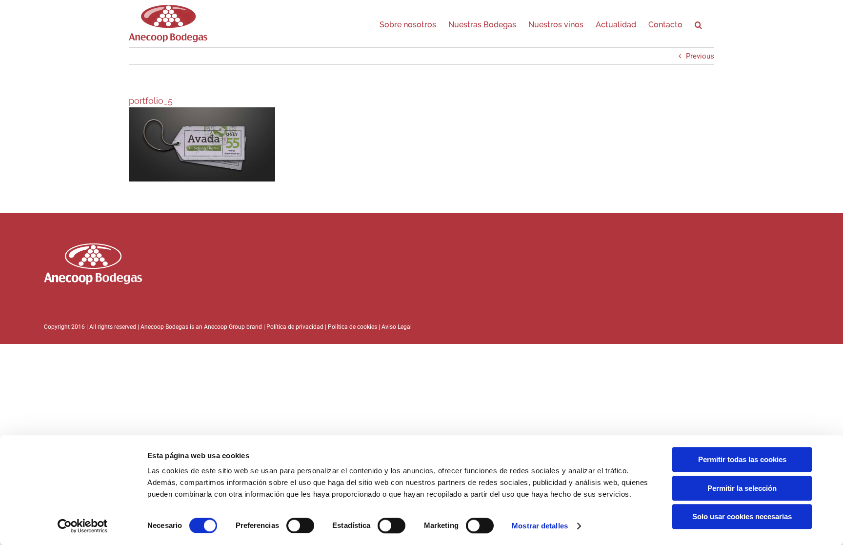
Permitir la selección (742, 488)
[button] (698, 23)
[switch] (300, 525)
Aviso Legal (396, 326)
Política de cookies (353, 326)
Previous (700, 56)
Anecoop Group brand (233, 326)
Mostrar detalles (540, 526)
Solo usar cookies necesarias (742, 516)
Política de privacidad (294, 326)
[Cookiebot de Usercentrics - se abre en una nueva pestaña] (82, 526)
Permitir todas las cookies (742, 459)
